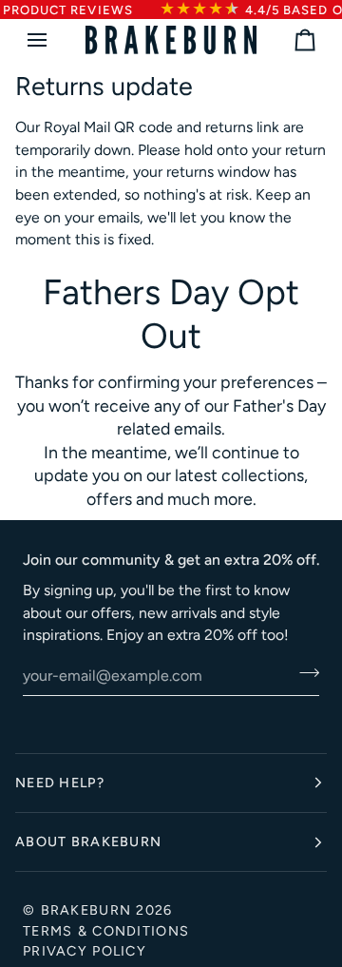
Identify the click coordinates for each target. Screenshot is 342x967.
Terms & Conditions (106, 930)
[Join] (303, 673)
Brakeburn (86, 910)
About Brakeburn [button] (88, 841)
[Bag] (287, 40)
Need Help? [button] (59, 782)
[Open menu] (54, 40)
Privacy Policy (84, 950)
